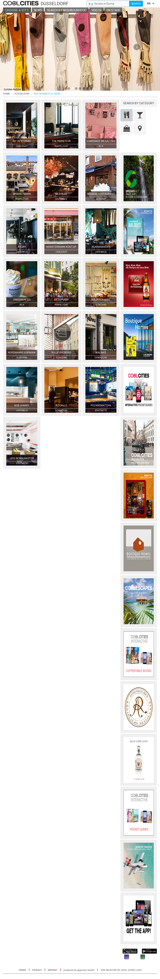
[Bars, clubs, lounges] (140, 115)
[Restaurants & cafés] (126, 115)
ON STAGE (113, 10)
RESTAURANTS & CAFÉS (47, 94)
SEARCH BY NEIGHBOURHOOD (66, 10)
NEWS (38, 10)
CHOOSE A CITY (17, 10)
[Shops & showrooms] (126, 128)
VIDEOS (96, 10)
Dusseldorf (22, 94)
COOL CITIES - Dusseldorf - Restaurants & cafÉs (21, 3)
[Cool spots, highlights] (140, 128)
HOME (6, 94)
